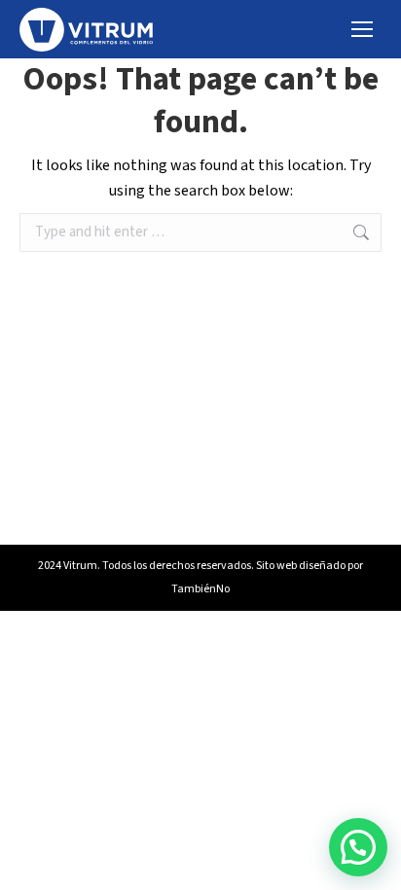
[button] (358, 847)
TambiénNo (200, 589)
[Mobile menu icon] (362, 29)
